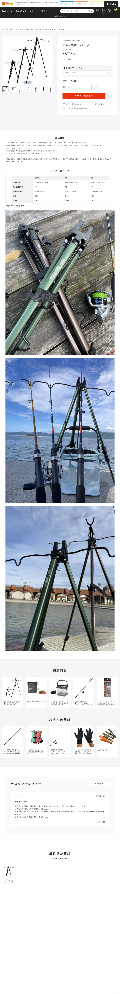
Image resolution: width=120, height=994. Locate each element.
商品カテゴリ (21, 11)
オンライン (67, 4)
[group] (8, 875)
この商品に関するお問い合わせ (76, 108)
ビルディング (96, 4)
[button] (2, 16)
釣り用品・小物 (24, 29)
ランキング (44, 11)
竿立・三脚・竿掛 (59, 29)
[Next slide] (49, 60)
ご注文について (103, 104)
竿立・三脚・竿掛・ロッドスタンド (41, 29)
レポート (33, 11)
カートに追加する (84, 95)
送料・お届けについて (73, 104)
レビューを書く (99, 784)
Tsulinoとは (7, 11)
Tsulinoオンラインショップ (10, 29)
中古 (81, 4)
